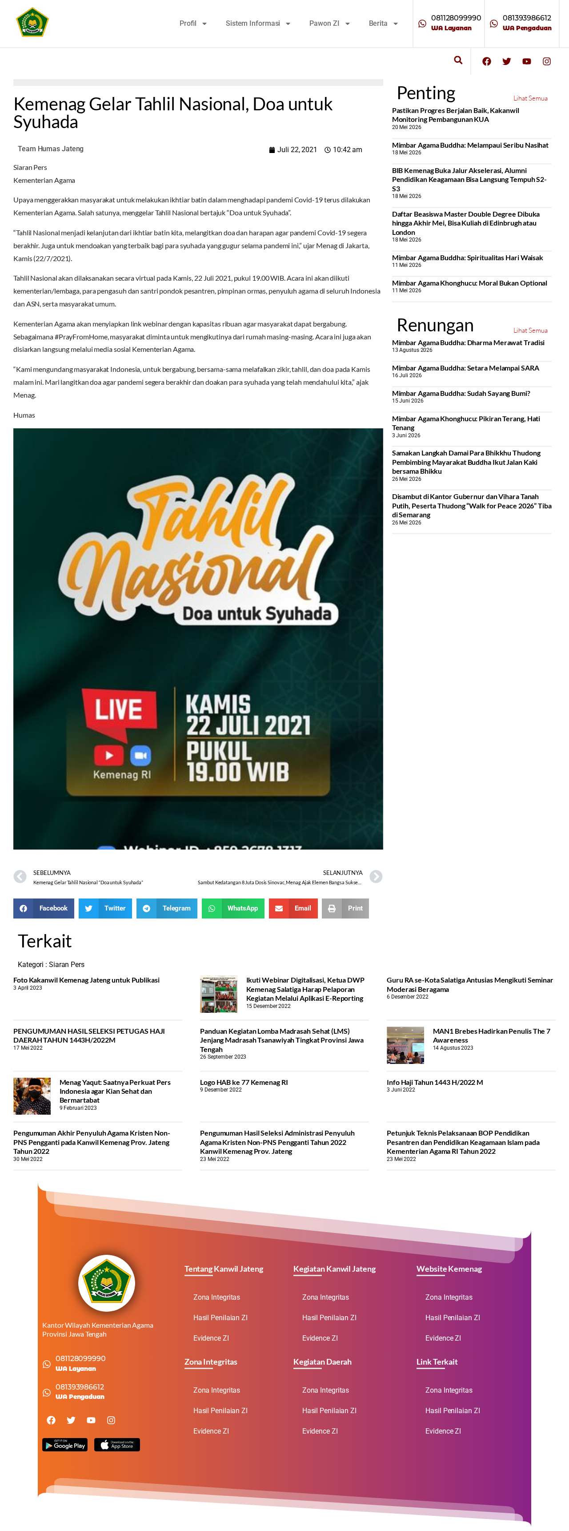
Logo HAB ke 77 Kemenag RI (244, 1082)
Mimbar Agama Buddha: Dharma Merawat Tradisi (468, 342)
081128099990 (456, 18)
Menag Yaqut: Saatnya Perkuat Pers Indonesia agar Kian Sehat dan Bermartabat (115, 1091)
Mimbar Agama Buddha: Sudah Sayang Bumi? (461, 393)
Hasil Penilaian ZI (220, 1317)
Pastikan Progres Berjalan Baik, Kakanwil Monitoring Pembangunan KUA (455, 114)
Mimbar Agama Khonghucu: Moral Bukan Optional (470, 282)
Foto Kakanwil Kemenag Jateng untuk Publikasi (86, 979)
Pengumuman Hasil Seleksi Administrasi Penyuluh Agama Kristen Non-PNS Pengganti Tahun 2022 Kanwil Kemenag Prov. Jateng (277, 1141)
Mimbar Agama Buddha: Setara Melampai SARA (465, 367)
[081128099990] (422, 23)
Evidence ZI (211, 1338)
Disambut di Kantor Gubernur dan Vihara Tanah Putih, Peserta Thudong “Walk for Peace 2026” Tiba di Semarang (472, 505)
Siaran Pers (66, 964)
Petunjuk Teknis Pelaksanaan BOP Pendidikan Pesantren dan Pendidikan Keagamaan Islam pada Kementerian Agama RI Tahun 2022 (463, 1141)
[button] (458, 60)
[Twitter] (507, 61)
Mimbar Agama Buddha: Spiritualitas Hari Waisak (467, 257)
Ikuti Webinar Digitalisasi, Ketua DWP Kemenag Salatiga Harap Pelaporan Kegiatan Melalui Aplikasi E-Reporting (305, 988)
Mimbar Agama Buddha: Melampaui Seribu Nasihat (470, 145)
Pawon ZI (324, 23)
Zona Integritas (216, 1297)
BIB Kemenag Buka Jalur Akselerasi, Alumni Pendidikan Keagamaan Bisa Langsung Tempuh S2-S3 (469, 179)
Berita (378, 23)
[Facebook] (487, 61)
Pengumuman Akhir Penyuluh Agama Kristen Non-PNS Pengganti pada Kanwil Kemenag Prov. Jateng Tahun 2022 (91, 1141)
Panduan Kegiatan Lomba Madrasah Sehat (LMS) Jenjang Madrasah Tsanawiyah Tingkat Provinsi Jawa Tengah (282, 1040)
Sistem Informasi (253, 23)
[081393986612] (493, 23)
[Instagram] (547, 61)
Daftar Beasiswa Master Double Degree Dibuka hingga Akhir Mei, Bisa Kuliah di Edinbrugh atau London (466, 223)
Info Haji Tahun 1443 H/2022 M (435, 1082)
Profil (188, 23)
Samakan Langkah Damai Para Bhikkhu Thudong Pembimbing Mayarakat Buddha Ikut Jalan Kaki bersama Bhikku (466, 461)
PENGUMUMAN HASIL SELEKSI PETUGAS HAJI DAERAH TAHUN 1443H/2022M (89, 1035)
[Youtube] (527, 61)
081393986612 (527, 18)
